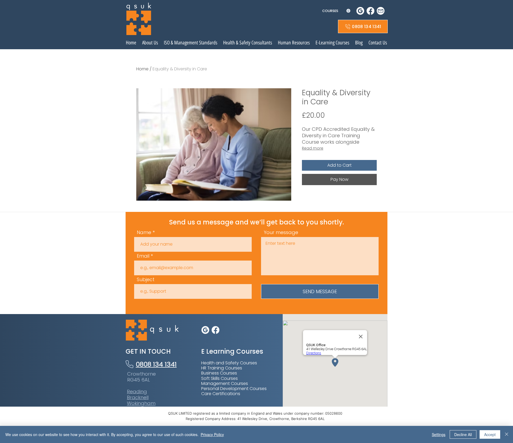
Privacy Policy (212, 434)
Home (142, 69)
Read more (312, 148)
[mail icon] (380, 11)
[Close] (506, 434)
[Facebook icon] (370, 11)
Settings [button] (438, 434)
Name (144, 232)
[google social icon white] (360, 11)
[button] (336, 11)
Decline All (463, 434)
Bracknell (138, 397)
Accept (490, 434)
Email (143, 256)
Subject (145, 279)
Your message (281, 232)
